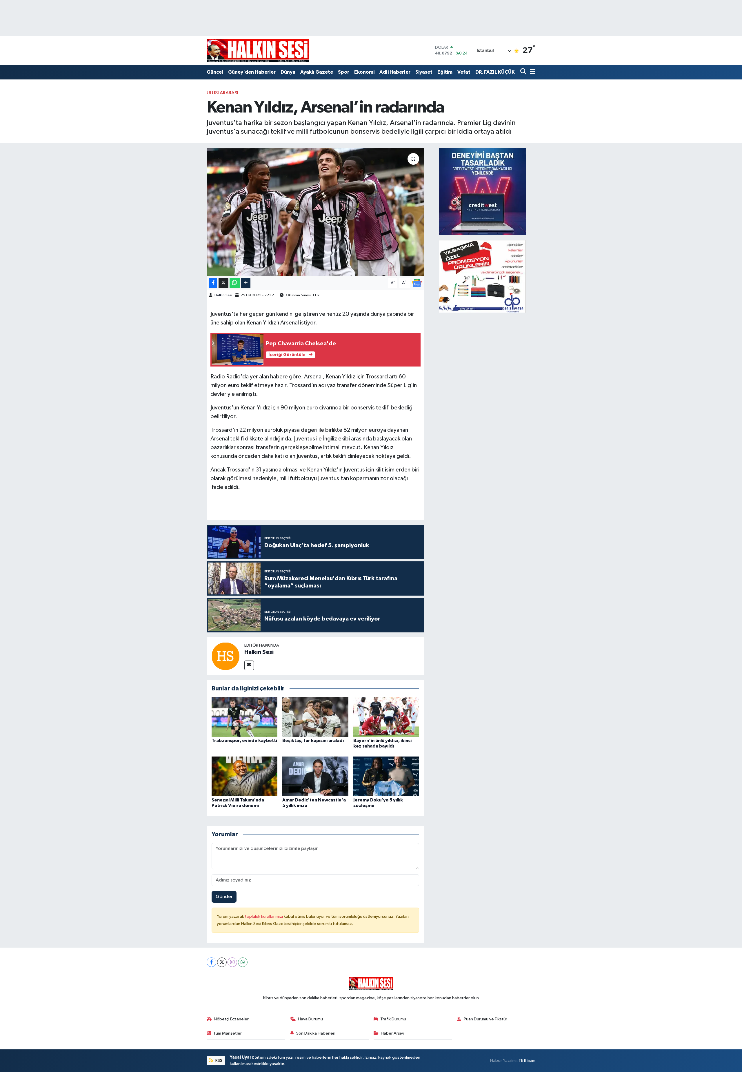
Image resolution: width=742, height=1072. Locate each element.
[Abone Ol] (417, 282)
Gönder (224, 896)
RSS (218, 1060)
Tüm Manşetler (227, 1033)
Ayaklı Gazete (316, 72)
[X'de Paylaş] (223, 283)
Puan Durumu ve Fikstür (485, 1019)
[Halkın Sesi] (225, 656)
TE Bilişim (527, 1060)
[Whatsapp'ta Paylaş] (235, 283)
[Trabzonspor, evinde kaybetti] (245, 716)
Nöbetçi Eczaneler (231, 1019)
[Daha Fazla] (245, 283)
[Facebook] (211, 962)
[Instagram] (232, 962)
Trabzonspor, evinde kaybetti (244, 740)
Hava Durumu (310, 1019)
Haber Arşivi (392, 1033)
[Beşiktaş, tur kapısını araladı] (315, 716)
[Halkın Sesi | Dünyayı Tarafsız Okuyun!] (258, 50)
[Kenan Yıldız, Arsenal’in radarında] (315, 212)
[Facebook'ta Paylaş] (213, 283)
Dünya (288, 72)
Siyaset (423, 72)
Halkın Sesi (223, 295)
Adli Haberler (394, 72)
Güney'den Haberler (252, 72)
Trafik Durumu (393, 1019)
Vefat (463, 72)
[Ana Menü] (532, 72)
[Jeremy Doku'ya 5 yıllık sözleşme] (386, 776)
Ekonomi (364, 72)
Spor (343, 72)
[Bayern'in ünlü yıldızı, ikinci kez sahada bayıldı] (386, 716)
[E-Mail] (249, 665)
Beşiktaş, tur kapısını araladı (313, 740)
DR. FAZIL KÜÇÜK (495, 72)
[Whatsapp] (243, 962)
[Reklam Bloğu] (482, 191)
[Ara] (524, 72)
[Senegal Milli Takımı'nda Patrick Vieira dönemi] (245, 776)
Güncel (215, 72)
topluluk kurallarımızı (264, 916)
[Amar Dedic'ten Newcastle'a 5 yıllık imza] (315, 776)
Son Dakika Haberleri (315, 1033)
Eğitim (444, 72)
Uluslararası (222, 92)
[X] (222, 962)
